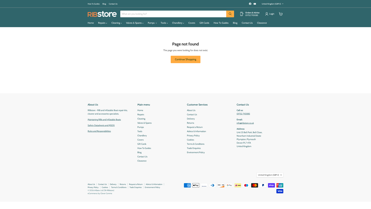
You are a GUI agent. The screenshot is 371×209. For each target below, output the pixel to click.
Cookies (190, 139)
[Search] (230, 14)
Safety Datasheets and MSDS (101, 125)
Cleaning (116, 22)
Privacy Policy (193, 135)
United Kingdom (271, 4)
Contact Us (113, 4)
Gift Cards (204, 22)
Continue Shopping (185, 59)
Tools (164, 22)
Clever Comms (106, 193)
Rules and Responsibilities (99, 131)
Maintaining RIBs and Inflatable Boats (104, 119)
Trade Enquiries (194, 148)
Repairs (102, 22)
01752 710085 (243, 113)
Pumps (151, 22)
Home (91, 22)
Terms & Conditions (195, 144)
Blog (104, 4)
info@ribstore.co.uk (245, 123)
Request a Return (195, 127)
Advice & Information (196, 131)
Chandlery (177, 22)
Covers (191, 22)
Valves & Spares (134, 22)
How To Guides (94, 4)
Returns (190, 123)
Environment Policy (196, 152)
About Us (191, 110)
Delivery (191, 118)
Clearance (262, 22)
